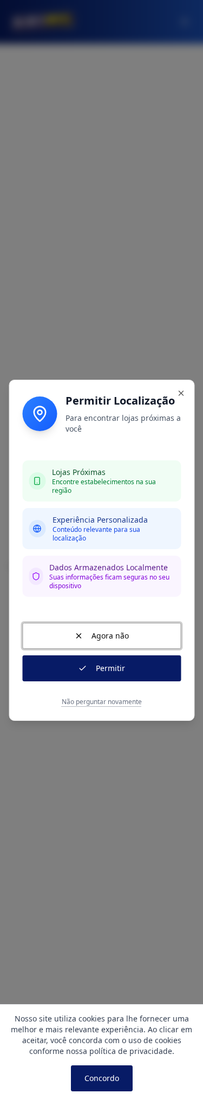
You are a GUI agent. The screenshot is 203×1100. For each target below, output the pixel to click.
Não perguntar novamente (102, 702)
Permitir (110, 668)
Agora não (110, 635)
